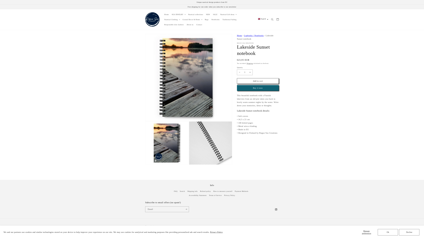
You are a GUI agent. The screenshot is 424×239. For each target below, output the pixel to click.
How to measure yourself (222, 191)
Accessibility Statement (197, 195)
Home (239, 35)
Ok (388, 232)
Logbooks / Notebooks (254, 35)
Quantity (240, 67)
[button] (178, 14)
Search (182, 191)
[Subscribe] (186, 209)
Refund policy (205, 191)
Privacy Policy (216, 232)
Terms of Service (215, 195)
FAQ (175, 191)
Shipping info (192, 191)
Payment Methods (241, 191)
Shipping (250, 63)
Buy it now (258, 88)
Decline (409, 232)
